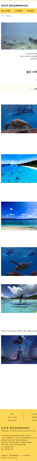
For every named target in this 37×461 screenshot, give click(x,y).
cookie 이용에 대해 (12, 457)
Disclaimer (3, 457)
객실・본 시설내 (12, 417)
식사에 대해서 (12, 420)
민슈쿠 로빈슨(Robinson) (15, 427)
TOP (12, 414)
